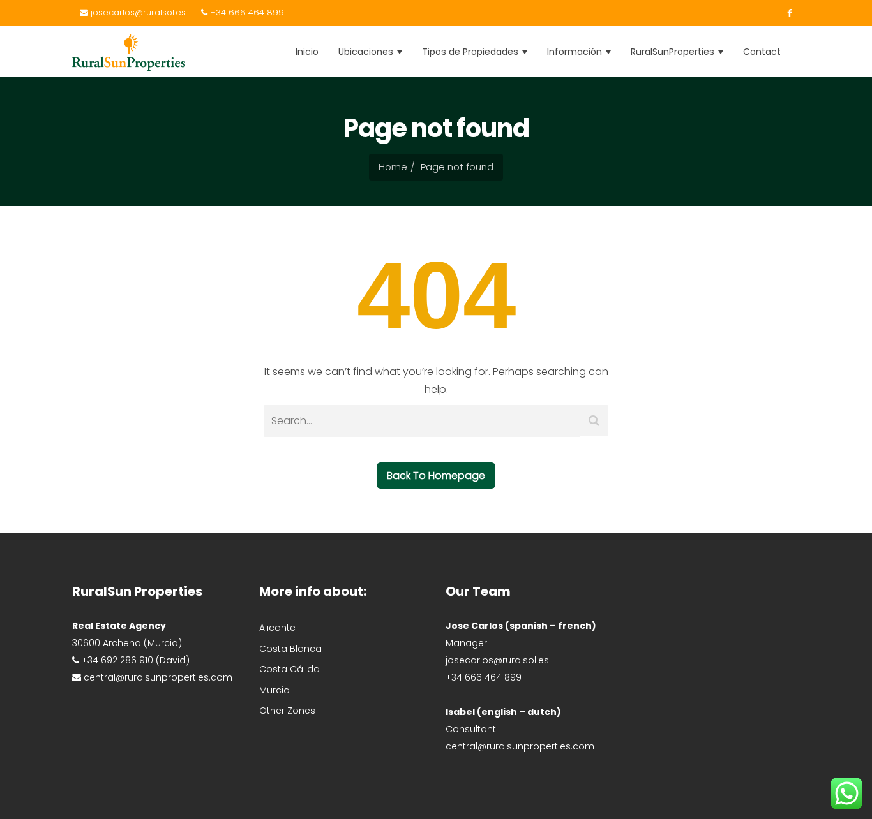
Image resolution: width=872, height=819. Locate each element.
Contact (762, 51)
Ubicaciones (367, 51)
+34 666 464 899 (245, 12)
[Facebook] (786, 13)
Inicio (307, 51)
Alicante (277, 627)
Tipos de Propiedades (471, 51)
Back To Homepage (436, 475)
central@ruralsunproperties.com (520, 746)
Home (393, 166)
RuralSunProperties (674, 51)
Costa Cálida (289, 669)
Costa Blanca (290, 648)
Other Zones (287, 710)
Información (576, 51)
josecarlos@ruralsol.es (137, 12)
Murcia (274, 690)
